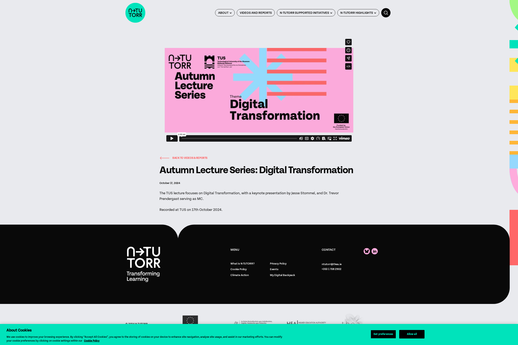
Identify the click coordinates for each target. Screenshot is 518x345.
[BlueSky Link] (367, 251)
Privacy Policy (278, 263)
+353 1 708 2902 (331, 269)
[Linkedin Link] (375, 251)
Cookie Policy (238, 269)
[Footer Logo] (143, 264)
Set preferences (383, 334)
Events (274, 269)
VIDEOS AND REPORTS (256, 12)
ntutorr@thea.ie (332, 264)
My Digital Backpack (282, 275)
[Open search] (386, 12)
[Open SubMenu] (231, 12)
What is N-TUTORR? (242, 263)
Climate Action (239, 275)
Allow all (412, 334)
